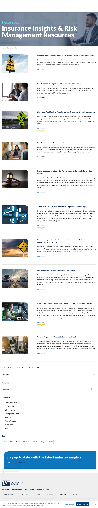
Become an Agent (17, 489)
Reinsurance (9, 424)
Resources (10, 48)
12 (28, 367)
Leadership (25, 442)
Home (4, 48)
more (41, 69)
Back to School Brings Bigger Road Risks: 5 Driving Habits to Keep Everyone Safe (66, 55)
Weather (50, 442)
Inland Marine (10, 410)
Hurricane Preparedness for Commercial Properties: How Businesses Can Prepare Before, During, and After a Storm (66, 241)
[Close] (95, 504)
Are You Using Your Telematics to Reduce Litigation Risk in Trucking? (61, 206)
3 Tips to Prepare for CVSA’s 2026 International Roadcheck (58, 337)
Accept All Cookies (82, 504)
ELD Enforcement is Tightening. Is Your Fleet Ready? (56, 270)
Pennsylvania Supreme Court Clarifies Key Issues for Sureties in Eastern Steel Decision (64, 172)
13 (32, 367)
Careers (34, 442)
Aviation (8, 417)
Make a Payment (29, 489)
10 (22, 367)
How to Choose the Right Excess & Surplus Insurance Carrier (59, 84)
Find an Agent (5, 489)
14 (35, 367)
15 (38, 367)
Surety (7, 428)
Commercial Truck (11, 402)
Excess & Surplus (11, 421)
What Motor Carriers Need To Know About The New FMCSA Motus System (64, 303)
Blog (16, 48)
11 (25, 367)
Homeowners (10, 406)
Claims (5, 442)
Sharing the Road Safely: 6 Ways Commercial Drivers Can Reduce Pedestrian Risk (66, 112)
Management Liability (12, 413)
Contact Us (40, 489)
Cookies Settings (69, 504)
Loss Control (14, 442)
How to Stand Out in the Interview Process (52, 143)
